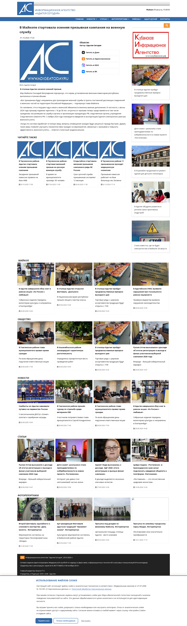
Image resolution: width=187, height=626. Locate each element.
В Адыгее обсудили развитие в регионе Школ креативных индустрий (147, 209)
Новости (91, 19)
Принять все (43, 621)
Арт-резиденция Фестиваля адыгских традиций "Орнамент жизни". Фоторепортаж (72, 526)
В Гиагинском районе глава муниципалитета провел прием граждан (34, 350)
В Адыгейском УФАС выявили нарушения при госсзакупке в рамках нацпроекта (147, 291)
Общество (84, 42)
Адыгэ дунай (150, 19)
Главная (80, 19)
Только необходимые (65, 621)
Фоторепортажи (120, 19)
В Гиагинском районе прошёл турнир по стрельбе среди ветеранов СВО (71, 409)
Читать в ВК (91, 71)
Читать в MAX (92, 65)
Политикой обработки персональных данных (91, 589)
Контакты (165, 19)
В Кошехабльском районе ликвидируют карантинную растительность (70, 350)
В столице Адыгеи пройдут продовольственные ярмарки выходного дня (147, 92)
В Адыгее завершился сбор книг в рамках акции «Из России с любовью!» (35, 291)
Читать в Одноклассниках (98, 59)
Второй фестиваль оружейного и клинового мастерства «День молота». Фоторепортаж (34, 526)
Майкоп (23, 260)
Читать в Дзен (92, 52)
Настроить (86, 621)
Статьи (103, 19)
